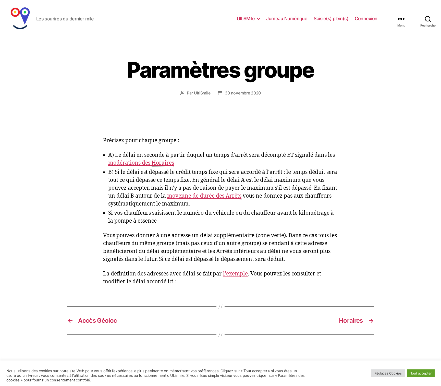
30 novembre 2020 (243, 92)
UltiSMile (246, 18)
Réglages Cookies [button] (388, 373)
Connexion (366, 18)
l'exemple (235, 273)
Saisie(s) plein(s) (331, 18)
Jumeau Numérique (286, 18)
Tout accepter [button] (421, 373)
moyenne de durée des (204, 195)
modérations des (141, 163)
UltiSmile (202, 92)
